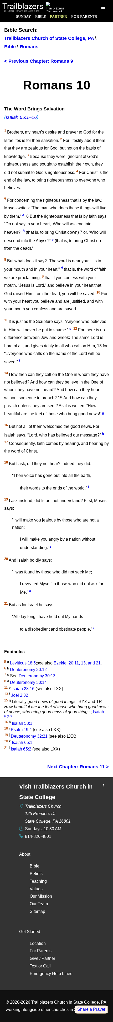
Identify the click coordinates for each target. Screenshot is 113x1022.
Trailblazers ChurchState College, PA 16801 (48, 814)
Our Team (39, 904)
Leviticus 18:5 (23, 663)
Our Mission (41, 896)
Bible (40, 16)
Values (36, 889)
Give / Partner (42, 958)
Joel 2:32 (19, 695)
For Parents (84, 16)
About (24, 854)
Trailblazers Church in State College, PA (68, 1002)
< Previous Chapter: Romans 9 (38, 61)
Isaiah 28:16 (23, 689)
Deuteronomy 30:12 (28, 669)
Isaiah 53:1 (22, 723)
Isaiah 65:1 (22, 742)
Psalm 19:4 (21, 729)
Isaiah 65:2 (21, 749)
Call (47, 966)
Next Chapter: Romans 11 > (78, 766)
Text (33, 966)
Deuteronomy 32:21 (29, 736)
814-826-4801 (38, 836)
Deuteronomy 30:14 (28, 682)
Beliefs (36, 873)
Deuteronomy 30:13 (37, 676)
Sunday (23, 16)
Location (38, 943)
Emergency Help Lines (51, 973)
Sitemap (37, 911)
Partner (58, 16)
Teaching (38, 881)
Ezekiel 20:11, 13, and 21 (77, 663)
